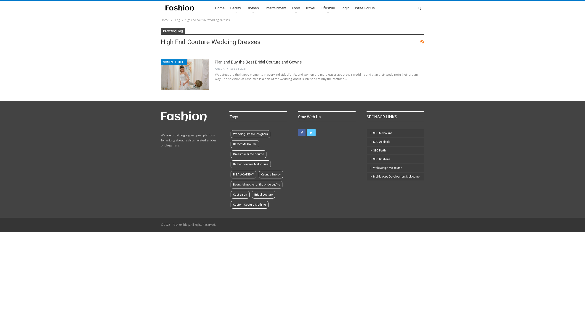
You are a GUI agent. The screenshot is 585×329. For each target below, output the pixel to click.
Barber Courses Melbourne (250, 164)
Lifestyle (328, 8)
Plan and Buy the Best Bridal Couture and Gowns (258, 62)
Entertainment (275, 8)
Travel (310, 8)
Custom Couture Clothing (249, 204)
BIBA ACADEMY (243, 174)
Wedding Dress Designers (250, 134)
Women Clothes (173, 62)
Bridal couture (263, 194)
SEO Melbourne (382, 133)
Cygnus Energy (271, 174)
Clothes (253, 8)
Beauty (235, 8)
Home (220, 8)
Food (296, 8)
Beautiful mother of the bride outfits (256, 184)
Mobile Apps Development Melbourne (396, 176)
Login (344, 8)
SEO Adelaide (381, 141)
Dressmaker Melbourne (248, 154)
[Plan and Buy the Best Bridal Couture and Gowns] (185, 74)
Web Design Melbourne (387, 168)
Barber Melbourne (245, 144)
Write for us (365, 8)
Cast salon (240, 194)
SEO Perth (379, 150)
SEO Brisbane (381, 159)
